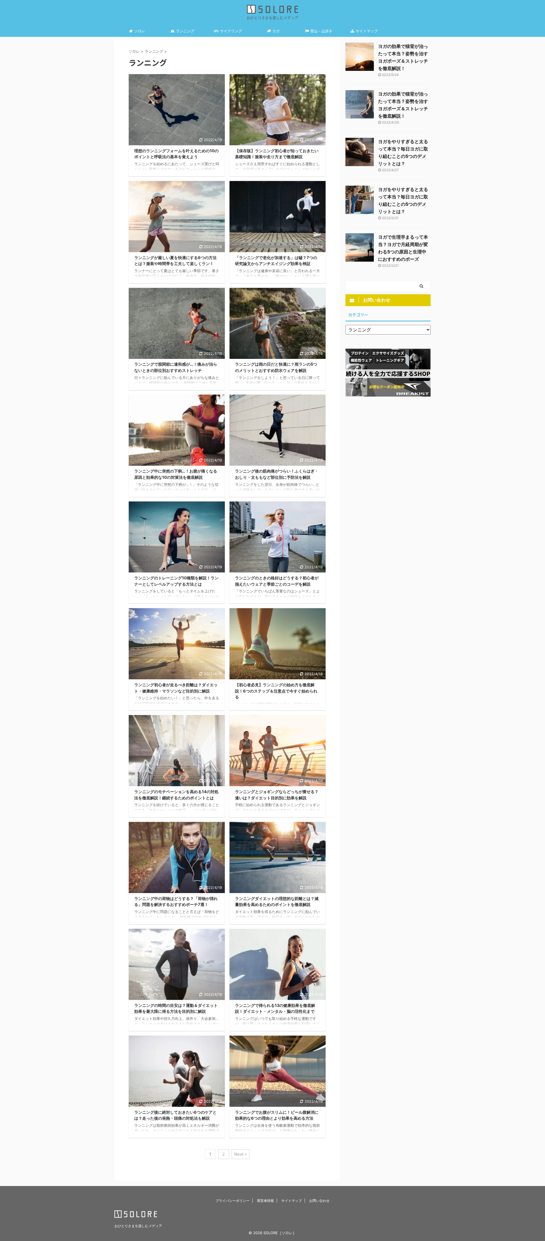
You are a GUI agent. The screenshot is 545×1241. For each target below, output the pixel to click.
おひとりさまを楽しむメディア (138, 1226)
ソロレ (139, 31)
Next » (240, 1154)
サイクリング (231, 31)
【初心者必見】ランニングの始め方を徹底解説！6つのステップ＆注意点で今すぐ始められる (276, 690)
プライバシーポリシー (232, 1200)
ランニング (185, 31)
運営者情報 (265, 1200)
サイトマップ (367, 31)
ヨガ (276, 31)
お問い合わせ (319, 1200)
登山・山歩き (321, 31)
